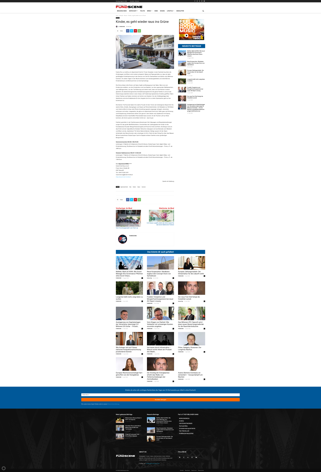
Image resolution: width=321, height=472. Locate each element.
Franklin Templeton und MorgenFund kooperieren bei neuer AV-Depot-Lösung (195, 89)
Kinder (134, 187)
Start (117, 15)
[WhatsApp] (139, 30)
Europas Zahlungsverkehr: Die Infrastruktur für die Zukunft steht (195, 72)
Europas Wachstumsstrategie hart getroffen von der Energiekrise (129, 374)
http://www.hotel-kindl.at (123, 177)
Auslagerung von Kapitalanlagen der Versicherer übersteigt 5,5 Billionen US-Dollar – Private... (128, 324)
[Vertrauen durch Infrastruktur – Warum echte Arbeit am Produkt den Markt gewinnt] (160, 338)
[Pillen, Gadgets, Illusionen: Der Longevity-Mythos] (191, 338)
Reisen (125, 15)
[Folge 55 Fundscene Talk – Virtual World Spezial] (120, 436)
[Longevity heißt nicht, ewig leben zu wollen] (182, 81)
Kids (130, 187)
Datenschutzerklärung (113, 404)
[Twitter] (200, 1)
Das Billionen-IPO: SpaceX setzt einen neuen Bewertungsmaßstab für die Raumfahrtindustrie (191, 324)
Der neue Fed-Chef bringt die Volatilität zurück (189, 298)
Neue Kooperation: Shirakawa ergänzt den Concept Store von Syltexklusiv (196, 63)
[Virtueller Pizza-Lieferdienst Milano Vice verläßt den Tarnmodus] (120, 428)
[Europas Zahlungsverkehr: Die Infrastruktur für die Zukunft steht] (182, 72)
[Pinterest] (135, 30)
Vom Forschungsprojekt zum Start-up (127, 228)
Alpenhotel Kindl (124, 187)
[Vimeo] (202, 1)
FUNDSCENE (122, 26)
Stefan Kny (149, 278)
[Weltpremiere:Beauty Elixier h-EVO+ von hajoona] (120, 420)
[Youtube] (204, 1)
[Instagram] (197, 1)
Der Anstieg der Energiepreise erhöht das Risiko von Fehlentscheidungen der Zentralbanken (158, 376)
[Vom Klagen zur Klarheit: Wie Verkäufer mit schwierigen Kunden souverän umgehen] (160, 313)
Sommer (144, 187)
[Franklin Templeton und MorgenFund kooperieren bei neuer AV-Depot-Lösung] (182, 89)
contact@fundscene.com (153, 463)
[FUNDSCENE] (117, 26)
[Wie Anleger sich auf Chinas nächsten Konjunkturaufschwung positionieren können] (129, 338)
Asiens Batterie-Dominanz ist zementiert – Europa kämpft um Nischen (190, 375)
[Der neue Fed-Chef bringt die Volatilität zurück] (182, 98)
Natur (139, 187)
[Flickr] (188, 457)
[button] (203, 11)
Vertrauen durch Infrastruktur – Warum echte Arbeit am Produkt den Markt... (159, 349)
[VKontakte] (196, 457)
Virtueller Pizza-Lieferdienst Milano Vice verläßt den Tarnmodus (133, 427)
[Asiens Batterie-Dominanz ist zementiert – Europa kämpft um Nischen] (191, 364)
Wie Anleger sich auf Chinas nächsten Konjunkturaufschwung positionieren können (128, 349)
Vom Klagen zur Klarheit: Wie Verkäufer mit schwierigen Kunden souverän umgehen (160, 324)
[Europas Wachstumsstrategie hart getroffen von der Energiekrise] (129, 364)
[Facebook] (195, 1)
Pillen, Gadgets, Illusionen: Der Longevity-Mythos (189, 348)
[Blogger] (179, 457)
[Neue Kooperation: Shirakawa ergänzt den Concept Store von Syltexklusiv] (182, 63)
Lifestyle (121, 15)
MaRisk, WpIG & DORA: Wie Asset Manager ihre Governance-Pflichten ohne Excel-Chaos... (129, 274)
